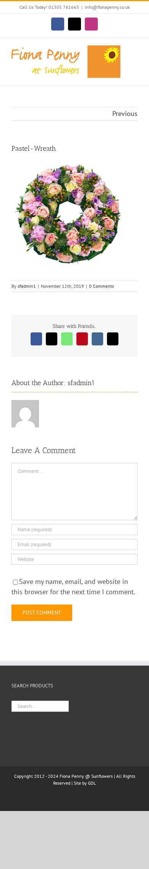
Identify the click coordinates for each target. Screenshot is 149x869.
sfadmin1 (27, 286)
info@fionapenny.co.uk (107, 7)
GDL (92, 783)
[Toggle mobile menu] (134, 49)
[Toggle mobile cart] (134, 57)
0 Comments (101, 286)
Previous (125, 113)
